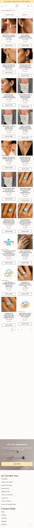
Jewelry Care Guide (6, 482)
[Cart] (31, 6)
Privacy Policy (5, 488)
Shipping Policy (5, 491)
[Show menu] (2, 6)
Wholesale (4, 479)
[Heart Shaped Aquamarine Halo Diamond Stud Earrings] (25, 25)
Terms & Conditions (7, 495)
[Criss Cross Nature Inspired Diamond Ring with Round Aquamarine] (25, 241)
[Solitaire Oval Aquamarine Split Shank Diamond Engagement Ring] (8, 304)
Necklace (4, 524)
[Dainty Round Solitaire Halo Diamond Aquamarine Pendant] (8, 179)
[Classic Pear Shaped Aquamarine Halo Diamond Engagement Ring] (25, 179)
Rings (2, 512)
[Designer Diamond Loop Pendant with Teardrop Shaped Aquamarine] (25, 148)
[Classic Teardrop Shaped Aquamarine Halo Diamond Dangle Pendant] (25, 116)
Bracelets (4, 521)
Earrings (3, 515)
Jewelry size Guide (6, 485)
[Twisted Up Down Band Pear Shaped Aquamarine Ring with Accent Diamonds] (8, 241)
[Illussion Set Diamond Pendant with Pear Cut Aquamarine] (8, 148)
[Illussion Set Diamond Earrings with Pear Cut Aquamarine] (8, 55)
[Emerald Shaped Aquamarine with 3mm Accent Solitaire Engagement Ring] (25, 210)
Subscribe (17, 464)
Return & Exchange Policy (8, 504)
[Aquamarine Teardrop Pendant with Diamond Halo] (8, 116)
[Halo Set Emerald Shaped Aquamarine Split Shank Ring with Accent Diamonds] (8, 210)
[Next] (28, 330)
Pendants (4, 518)
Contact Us (4, 498)
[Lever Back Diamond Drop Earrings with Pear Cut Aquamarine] (25, 55)
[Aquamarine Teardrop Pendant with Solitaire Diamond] (8, 25)
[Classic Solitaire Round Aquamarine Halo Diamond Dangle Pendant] (25, 85)
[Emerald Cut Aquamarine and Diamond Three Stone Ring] (25, 273)
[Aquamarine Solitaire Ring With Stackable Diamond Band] (25, 304)
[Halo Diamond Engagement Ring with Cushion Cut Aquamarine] (8, 273)
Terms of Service (6, 501)
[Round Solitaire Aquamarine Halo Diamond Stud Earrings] (8, 85)
